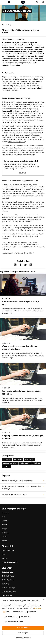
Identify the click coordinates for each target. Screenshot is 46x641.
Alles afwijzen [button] (23, 633)
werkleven (6, 467)
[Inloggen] (43, 2)
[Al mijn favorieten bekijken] (9, 2)
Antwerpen (5, 513)
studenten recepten (9, 463)
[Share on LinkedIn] (30, 264)
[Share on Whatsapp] (15, 264)
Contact (4, 558)
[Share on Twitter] (25, 264)
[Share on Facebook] (20, 264)
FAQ (3, 554)
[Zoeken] (38, 2)
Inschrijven (22, 173)
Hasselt (4, 540)
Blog (9, 25)
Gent (3, 517)
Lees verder (38, 608)
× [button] (43, 599)
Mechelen (5, 532)
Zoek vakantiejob (8, 580)
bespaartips (7, 459)
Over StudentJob (8, 550)
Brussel (4, 525)
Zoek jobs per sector (9, 592)
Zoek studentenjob (8, 576)
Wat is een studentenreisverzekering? (14, 494)
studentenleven (25, 463)
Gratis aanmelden (8, 572)
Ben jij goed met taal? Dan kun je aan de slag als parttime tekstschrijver (21, 488)
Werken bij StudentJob (9, 562)
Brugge (4, 528)
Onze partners (7, 596)
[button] (23, 637)
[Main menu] (2, 2)
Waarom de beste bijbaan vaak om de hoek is (17, 481)
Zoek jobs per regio (8, 588)
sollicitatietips (29, 459)
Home (3, 25)
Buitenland (18, 459)
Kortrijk (4, 536)
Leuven (4, 521)
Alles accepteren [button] (23, 628)
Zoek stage (6, 584)
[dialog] (23, 619)
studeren (37, 463)
